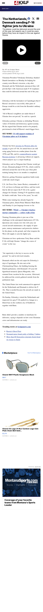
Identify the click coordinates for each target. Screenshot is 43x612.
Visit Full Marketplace (34, 353)
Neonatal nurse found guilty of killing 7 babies (23, 334)
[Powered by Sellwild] (38, 467)
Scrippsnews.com (24, 326)
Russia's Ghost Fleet (13, 331)
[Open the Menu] (3, 2)
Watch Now (37, 3)
